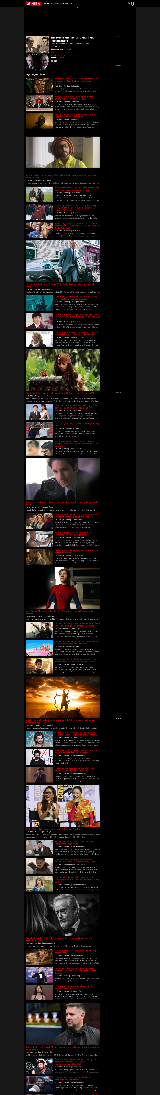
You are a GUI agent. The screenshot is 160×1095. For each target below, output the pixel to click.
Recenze (48, 3)
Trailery (74, 3)
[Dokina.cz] (33, 3)
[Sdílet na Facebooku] (52, 61)
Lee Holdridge (62, 57)
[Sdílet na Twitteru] (55, 61)
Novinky (64, 3)
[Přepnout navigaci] (132, 3)
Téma (55, 3)
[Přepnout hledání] (129, 3)
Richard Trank (61, 53)
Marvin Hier (62, 55)
